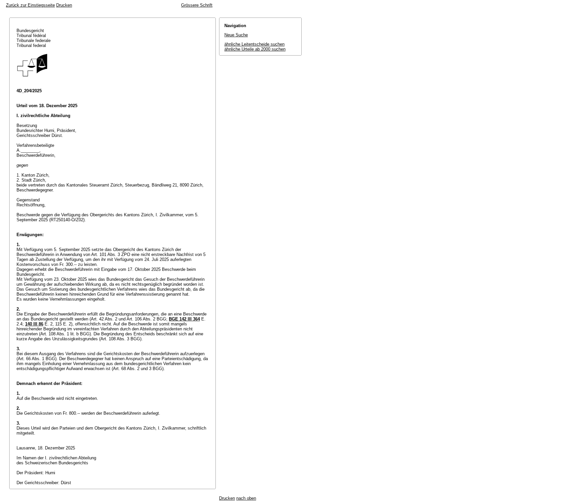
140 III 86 (34, 323)
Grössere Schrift (196, 5)
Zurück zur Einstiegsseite (30, 5)
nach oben (246, 498)
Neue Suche (236, 34)
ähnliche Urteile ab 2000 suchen (255, 49)
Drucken (64, 5)
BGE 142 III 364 (184, 318)
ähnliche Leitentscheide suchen (254, 44)
